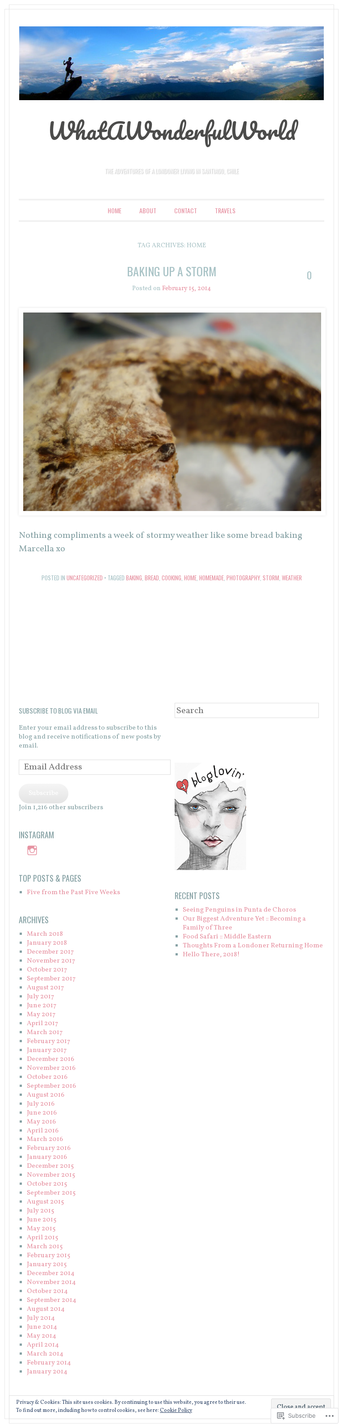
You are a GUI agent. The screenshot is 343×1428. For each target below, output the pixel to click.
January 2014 (47, 1372)
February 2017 (48, 1041)
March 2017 (45, 1032)
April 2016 (43, 1131)
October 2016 (47, 1077)
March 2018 (45, 934)
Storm (271, 577)
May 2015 (41, 1229)
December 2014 (51, 1273)
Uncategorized (85, 577)
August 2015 (45, 1202)
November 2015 (51, 1175)
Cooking (171, 577)
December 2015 (50, 1166)
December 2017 (50, 952)
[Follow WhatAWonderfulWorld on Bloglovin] (210, 868)
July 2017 (40, 996)
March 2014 (45, 1354)
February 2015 (48, 1255)
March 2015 (45, 1246)
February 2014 (49, 1363)
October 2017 (47, 970)
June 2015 (41, 1220)
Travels (225, 210)
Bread (152, 577)
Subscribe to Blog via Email (58, 710)
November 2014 (51, 1282)
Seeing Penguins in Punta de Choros (239, 910)
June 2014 (42, 1327)
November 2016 (51, 1068)
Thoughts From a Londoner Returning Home (253, 946)
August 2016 (45, 1095)
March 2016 (45, 1139)
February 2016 (49, 1148)
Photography (243, 577)
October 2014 (47, 1291)
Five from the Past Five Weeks (73, 892)
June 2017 (41, 1005)
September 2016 (51, 1086)
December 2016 (50, 1059)
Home (114, 210)
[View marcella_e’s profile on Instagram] (32, 850)
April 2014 (43, 1345)
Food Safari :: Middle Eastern (227, 937)
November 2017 (51, 961)
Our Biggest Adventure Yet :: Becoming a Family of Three (244, 923)
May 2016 (41, 1122)
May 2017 (41, 1014)
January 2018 (47, 943)
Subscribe (44, 793)
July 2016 (40, 1104)
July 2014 (41, 1318)
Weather (292, 577)
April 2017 (42, 1023)
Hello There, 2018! (211, 954)
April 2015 (42, 1237)
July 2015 (40, 1211)
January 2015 (47, 1264)
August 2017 (45, 988)
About (147, 210)
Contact (185, 210)
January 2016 (47, 1157)
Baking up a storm (172, 271)
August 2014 (46, 1309)
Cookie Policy (176, 1410)
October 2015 (47, 1184)
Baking (134, 577)
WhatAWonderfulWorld (171, 130)
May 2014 (41, 1336)
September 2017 (51, 979)
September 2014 (51, 1300)
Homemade (211, 577)
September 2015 (51, 1193)
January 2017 (47, 1050)
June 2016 (42, 1113)
